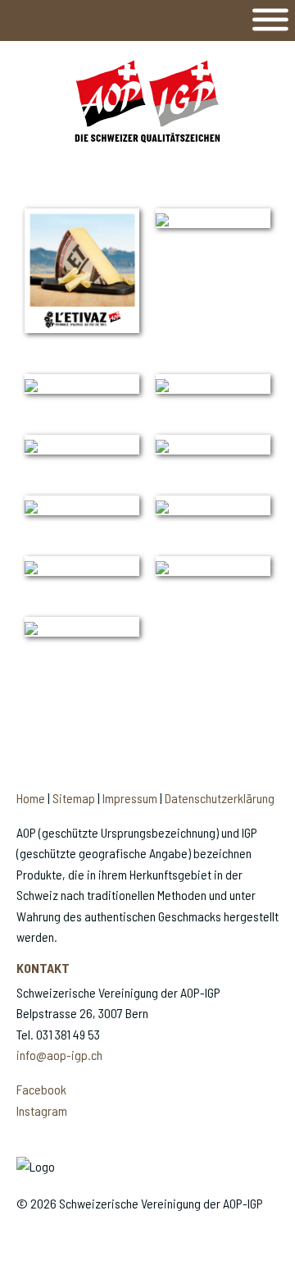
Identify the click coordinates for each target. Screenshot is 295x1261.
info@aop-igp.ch (59, 1054)
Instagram (41, 1110)
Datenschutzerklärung (220, 798)
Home (30, 798)
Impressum (129, 798)
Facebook (41, 1089)
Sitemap (73, 798)
